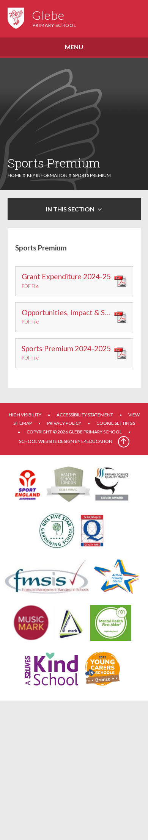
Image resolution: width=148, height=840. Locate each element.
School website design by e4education (65, 441)
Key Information (47, 175)
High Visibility (25, 415)
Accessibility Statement (85, 415)
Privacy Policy (64, 423)
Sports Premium (92, 175)
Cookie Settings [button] (115, 423)
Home (15, 175)
